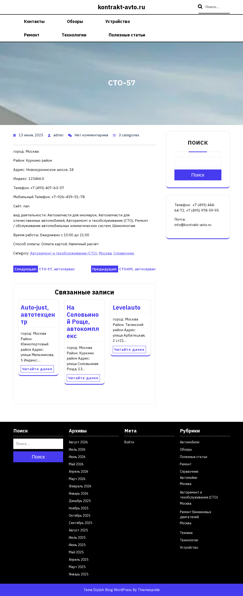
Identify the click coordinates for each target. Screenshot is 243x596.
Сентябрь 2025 (80, 523)
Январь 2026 (78, 493)
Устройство (117, 21)
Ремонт (31, 35)
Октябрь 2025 (79, 515)
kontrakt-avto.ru (121, 7)
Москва (105, 253)
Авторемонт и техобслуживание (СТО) (63, 253)
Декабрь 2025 (80, 501)
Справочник (123, 253)
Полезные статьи (127, 35)
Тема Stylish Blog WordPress (108, 589)
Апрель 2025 (78, 559)
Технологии (74, 35)
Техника (186, 533)
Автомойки (188, 478)
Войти (129, 442)
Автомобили (189, 442)
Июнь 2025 (77, 545)
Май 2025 (76, 552)
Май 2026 (76, 464)
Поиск (201, 6)
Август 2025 (78, 530)
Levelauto (126, 307)
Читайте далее (37, 369)
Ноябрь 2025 (78, 508)
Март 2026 (77, 479)
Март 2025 (77, 567)
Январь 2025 (78, 574)
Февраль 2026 (80, 486)
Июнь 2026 (77, 457)
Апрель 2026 (78, 471)
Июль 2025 (77, 537)
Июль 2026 (77, 449)
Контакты (34, 21)
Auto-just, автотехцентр (38, 314)
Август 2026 (78, 442)
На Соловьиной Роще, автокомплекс (83, 321)
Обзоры (75, 21)
